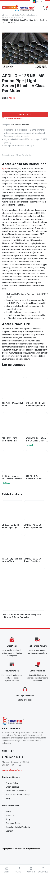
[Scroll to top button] (45, 862)
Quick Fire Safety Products (25, 15)
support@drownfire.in (12, 770)
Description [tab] (8, 155)
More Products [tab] (23, 155)
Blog (8, 798)
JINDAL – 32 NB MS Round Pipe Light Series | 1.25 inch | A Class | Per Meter (33, 560)
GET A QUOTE (25, 114)
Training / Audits (13, 823)
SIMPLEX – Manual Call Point (12, 404)
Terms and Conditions (16, 791)
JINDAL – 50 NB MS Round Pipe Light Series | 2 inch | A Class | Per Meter (12, 526)
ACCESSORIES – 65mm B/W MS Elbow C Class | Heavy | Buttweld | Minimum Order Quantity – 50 (36, 439)
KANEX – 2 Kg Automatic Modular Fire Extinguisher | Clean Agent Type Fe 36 (36, 477)
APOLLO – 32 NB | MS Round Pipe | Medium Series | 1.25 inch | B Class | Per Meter (35, 404)
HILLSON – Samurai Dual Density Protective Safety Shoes (12, 477)
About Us (10, 815)
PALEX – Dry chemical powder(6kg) (12, 560)
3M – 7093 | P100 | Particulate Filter (10, 439)
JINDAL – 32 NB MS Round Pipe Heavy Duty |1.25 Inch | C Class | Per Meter (21, 616)
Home (7, 15)
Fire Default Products (13, 18)
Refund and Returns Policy (18, 794)
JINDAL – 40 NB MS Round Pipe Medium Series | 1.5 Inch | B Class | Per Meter (33, 526)
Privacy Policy (12, 783)
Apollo (12, 98)
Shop (8, 819)
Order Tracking (12, 787)
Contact (9, 831)
